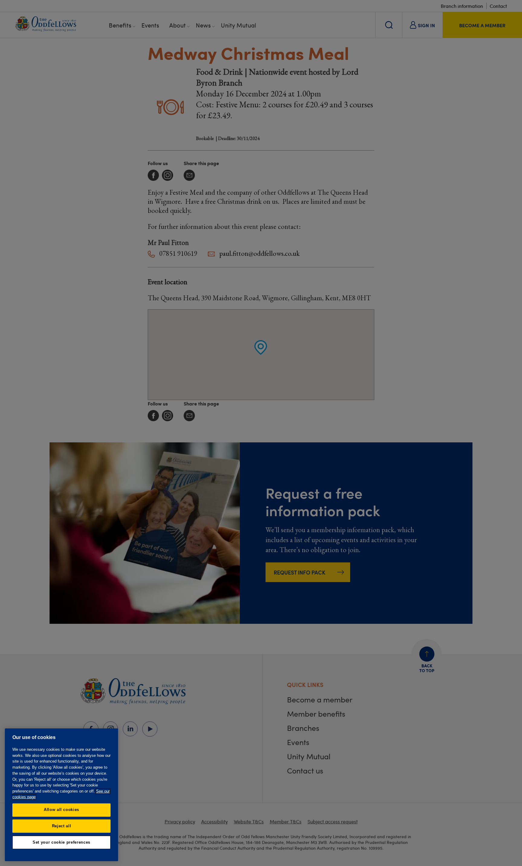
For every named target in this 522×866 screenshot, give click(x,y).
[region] (61, 794)
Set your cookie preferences (61, 842)
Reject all (61, 826)
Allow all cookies (61, 809)
